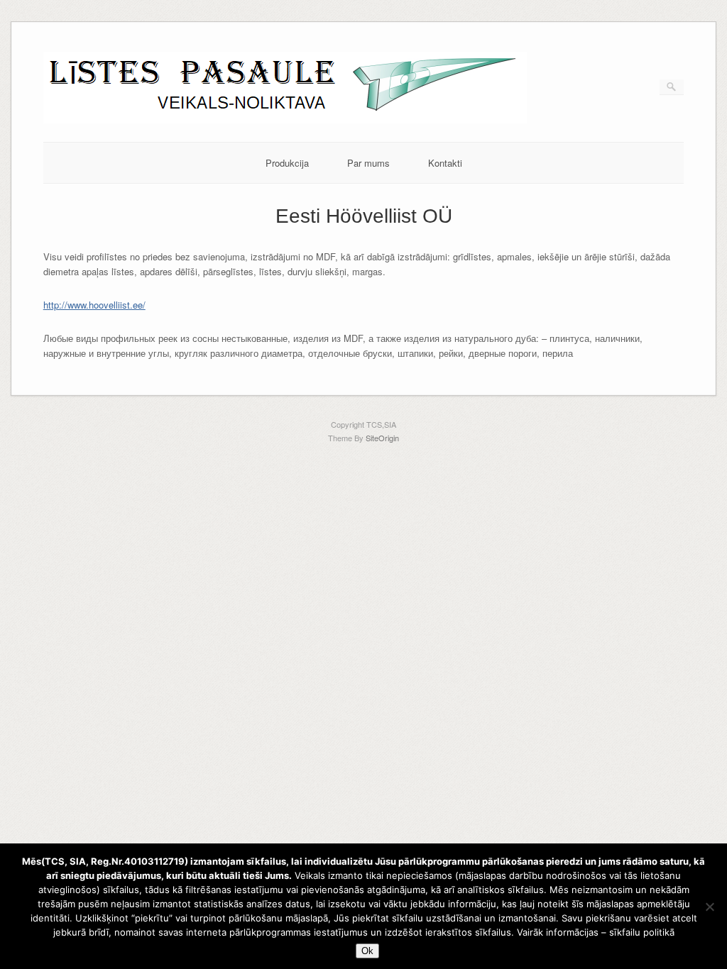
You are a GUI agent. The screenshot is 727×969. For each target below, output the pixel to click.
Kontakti (445, 163)
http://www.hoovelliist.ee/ (94, 304)
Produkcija (287, 163)
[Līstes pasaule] (285, 119)
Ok (367, 951)
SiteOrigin (382, 437)
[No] (709, 906)
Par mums (368, 163)
